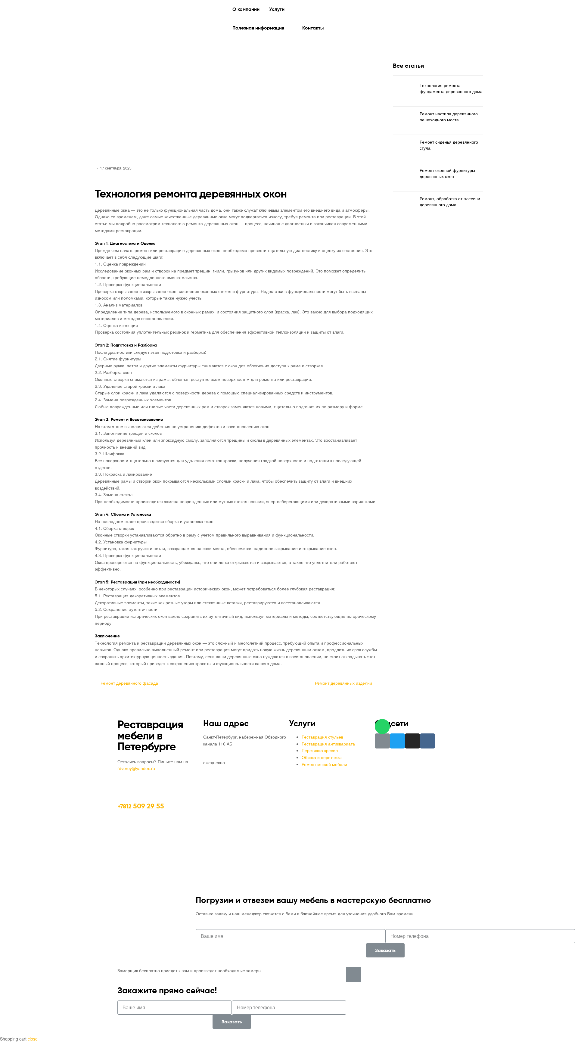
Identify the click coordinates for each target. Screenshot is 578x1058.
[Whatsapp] (382, 726)
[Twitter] (397, 740)
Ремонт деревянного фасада (129, 683)
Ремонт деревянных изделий (343, 683)
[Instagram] (412, 740)
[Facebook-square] (382, 740)
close (33, 1039)
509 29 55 (140, 806)
